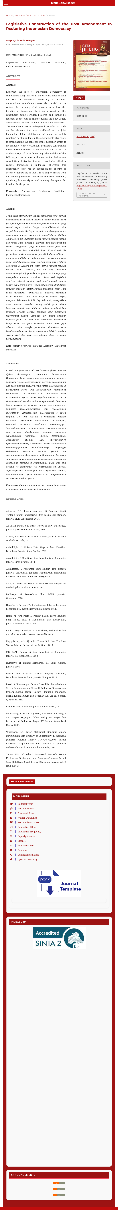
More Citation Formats (87, 194)
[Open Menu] (6, 3)
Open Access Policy (27, 859)
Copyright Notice (26, 836)
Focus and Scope (26, 813)
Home (9, 15)
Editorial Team (25, 803)
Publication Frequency (29, 831)
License (22, 840)
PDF (80, 98)
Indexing (22, 850)
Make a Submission (22, 781)
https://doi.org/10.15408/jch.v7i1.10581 (31, 54)
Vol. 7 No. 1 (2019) (36, 15)
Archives (20, 15)
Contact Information (28, 854)
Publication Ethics (27, 827)
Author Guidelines (27, 817)
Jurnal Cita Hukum (63, 3)
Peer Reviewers (26, 808)
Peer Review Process (28, 822)
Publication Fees (26, 845)
